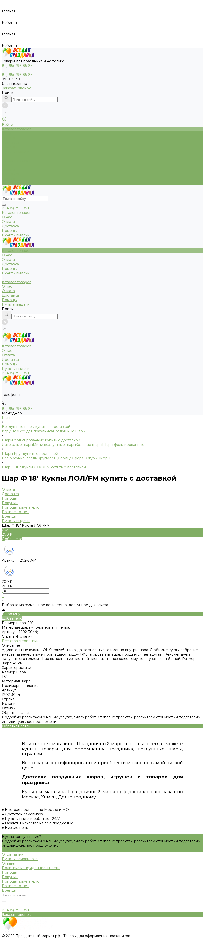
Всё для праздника (35, 431)
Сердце (65, 458)
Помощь (9, 178)
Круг (42, 458)
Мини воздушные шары (54, 444)
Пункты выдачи (16, 183)
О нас (7, 165)
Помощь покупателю (21, 507)
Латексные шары (17, 444)
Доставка (10, 174)
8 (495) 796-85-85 (17, 208)
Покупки (10, 503)
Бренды (9, 516)
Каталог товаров (17, 160)
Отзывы (9, 863)
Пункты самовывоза (20, 859)
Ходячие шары (89, 444)
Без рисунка (13, 458)
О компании (13, 854)
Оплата (8, 169)
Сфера (78, 458)
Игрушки (10, 431)
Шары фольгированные (123, 444)
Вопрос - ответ (15, 512)
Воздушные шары (69, 431)
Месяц (52, 458)
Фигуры (91, 458)
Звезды (31, 458)
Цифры (104, 458)
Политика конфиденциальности (31, 868)
